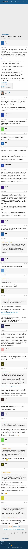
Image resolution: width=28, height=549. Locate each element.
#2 (26, 97)
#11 (26, 275)
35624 (2, 86)
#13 (26, 330)
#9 (26, 238)
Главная (8, 545)
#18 (26, 444)
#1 (26, 47)
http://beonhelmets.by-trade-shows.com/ (11, 386)
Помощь (3, 545)
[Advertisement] (14, 18)
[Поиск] (26, 1)
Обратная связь (4, 543)
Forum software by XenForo (11, 547)
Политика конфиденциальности (16, 543)
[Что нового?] (23, 1)
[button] (1, 2)
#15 (26, 368)
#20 (26, 502)
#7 (26, 191)
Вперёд (15, 526)
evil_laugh (7, 92)
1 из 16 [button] (10, 526)
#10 (26, 263)
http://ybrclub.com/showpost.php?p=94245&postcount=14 (9, 313)
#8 (26, 225)
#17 (26, 418)
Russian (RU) (12, 541)
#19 (26, 468)
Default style (4, 541)
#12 (26, 295)
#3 (26, 119)
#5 (26, 147)
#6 (26, 169)
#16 (26, 404)
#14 (26, 354)
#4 (26, 133)
